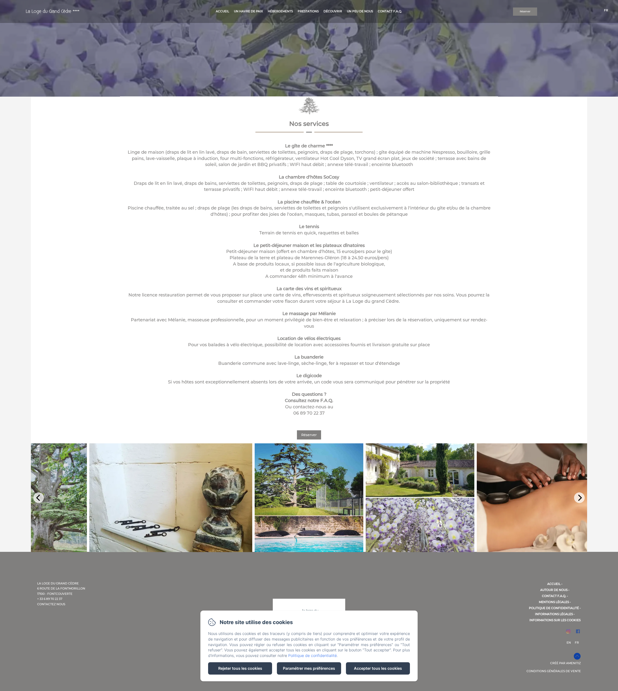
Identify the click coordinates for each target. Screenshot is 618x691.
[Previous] (38, 497)
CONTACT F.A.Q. (390, 11)
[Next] (579, 497)
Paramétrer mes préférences (309, 668)
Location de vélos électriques (309, 338)
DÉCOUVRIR (332, 11)
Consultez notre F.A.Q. (309, 400)
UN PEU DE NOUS (360, 11)
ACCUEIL (222, 11)
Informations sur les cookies (555, 620)
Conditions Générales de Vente (554, 671)
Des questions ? (309, 394)
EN (569, 642)
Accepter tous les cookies (378, 668)
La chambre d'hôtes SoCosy (309, 177)
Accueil (554, 584)
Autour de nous (554, 590)
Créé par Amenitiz (565, 663)
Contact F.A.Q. (554, 596)
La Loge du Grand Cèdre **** (52, 11)
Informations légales (554, 614)
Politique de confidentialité (554, 608)
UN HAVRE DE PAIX (248, 11)
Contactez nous (51, 604)
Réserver (525, 11)
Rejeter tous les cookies (240, 668)
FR (577, 642)
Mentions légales (554, 602)
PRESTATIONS (308, 11)
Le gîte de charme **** (309, 146)
